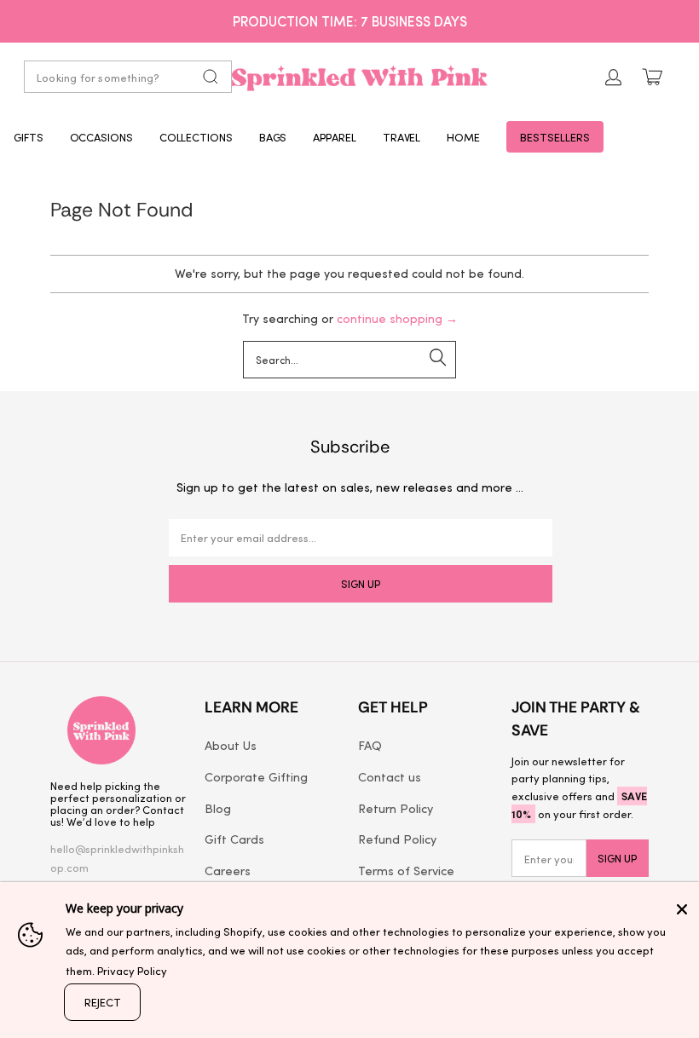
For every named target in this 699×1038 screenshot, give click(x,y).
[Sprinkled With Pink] (360, 76)
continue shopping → (397, 318)
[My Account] (614, 77)
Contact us (389, 776)
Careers (228, 870)
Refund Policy (397, 838)
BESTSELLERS (555, 137)
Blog (218, 807)
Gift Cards (234, 838)
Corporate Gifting (256, 776)
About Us (231, 744)
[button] (28, 137)
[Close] (681, 909)
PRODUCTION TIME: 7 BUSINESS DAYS (350, 20)
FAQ (370, 744)
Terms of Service (406, 870)
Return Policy (395, 807)
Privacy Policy (132, 970)
